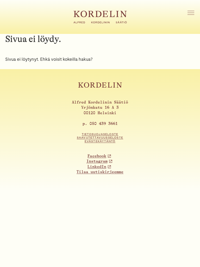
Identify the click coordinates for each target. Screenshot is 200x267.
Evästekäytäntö (100, 141)
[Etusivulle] (100, 22)
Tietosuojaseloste (100, 134)
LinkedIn (97, 167)
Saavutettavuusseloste (100, 137)
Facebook (97, 156)
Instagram (97, 161)
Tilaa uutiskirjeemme (100, 172)
